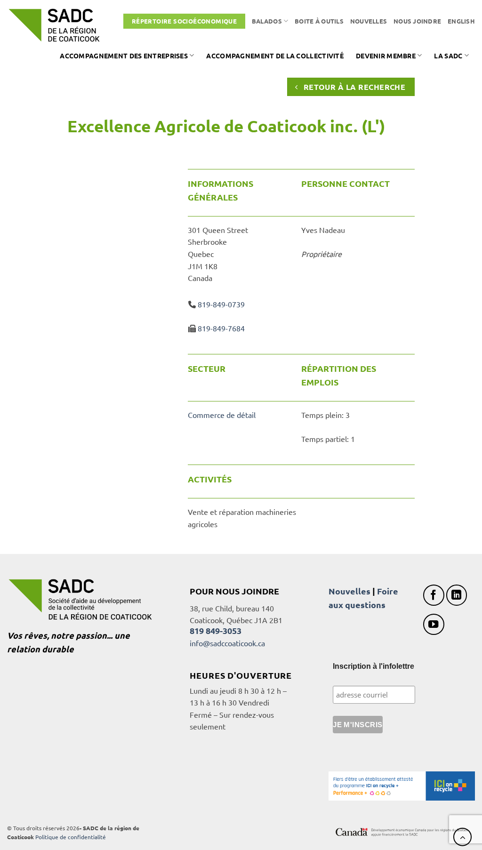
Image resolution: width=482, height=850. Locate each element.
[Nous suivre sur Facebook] (433, 595)
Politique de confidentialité (70, 837)
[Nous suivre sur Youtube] (433, 624)
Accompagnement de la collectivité (275, 55)
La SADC (448, 55)
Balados (267, 21)
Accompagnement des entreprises (124, 55)
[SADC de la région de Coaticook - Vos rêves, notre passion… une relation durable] (54, 25)
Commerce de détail (222, 414)
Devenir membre (386, 55)
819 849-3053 (215, 630)
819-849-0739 (221, 304)
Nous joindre (417, 21)
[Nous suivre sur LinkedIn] (456, 595)
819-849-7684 (221, 328)
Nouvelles (368, 21)
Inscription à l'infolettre (373, 666)
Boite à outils (319, 21)
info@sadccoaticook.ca (227, 643)
